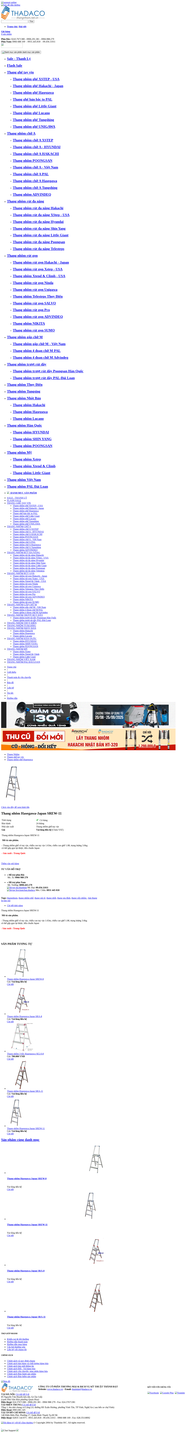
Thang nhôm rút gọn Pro (31, 310)
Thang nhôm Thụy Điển (24, 384)
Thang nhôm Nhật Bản (24, 398)
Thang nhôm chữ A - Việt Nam (35, 167)
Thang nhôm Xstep (27, 459)
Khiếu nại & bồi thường (18, 1339)
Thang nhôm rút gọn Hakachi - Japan (41, 262)
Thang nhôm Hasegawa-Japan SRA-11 (25, 1091)
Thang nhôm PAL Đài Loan (27, 486)
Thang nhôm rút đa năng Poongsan (39, 242)
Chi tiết (10, 984)
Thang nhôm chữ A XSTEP (33, 140)
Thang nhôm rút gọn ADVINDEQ (38, 317)
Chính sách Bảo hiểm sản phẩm (21, 1376)
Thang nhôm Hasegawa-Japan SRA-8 (24, 1016)
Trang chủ (11, 667)
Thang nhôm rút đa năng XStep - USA (41, 215)
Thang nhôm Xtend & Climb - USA (39, 276)
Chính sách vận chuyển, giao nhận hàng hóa (27, 1371)
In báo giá (5, 900)
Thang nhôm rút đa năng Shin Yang (39, 228)
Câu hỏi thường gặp (16, 1347)
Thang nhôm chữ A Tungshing (35, 188)
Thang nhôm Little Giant (31, 473)
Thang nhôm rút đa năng (25, 201)
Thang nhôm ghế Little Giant (34, 106)
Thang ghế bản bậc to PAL (32, 99)
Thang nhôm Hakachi (29, 405)
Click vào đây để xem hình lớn (15, 807)
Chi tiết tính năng (15, 905)
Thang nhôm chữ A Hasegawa (35, 181)
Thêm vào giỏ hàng (10, 863)
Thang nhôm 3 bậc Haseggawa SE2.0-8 (25, 1054)
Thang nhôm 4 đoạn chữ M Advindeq (40, 357)
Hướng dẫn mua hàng (17, 1344)
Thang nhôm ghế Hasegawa (33, 92)
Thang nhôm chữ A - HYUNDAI (36, 147)
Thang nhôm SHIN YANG (32, 439)
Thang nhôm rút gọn (22, 255)
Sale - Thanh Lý (19, 59)
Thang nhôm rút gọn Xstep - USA (37, 269)
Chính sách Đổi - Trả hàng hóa (21, 1368)
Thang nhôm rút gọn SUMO (34, 330)
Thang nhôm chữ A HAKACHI (36, 154)
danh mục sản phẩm (31, 52)
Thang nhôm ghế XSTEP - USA (36, 79)
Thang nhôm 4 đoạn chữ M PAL (37, 351)
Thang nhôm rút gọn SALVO (34, 303)
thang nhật (51, 898)
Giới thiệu (11, 672)
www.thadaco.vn (55, 1389)
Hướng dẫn (12, 698)
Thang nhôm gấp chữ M (25, 337)
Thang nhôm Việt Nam (24, 480)
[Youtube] (180, 1393)
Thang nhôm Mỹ (19, 452)
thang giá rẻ (40, 898)
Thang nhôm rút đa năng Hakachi (38, 208)
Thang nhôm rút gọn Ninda (33, 283)
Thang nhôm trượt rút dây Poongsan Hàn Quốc (48, 371)
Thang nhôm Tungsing (23, 391)
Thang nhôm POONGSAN (32, 160)
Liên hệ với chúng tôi (17, 1349)
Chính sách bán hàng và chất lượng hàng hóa (27, 1363)
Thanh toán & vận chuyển (19, 677)
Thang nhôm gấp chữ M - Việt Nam (39, 344)
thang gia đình (63, 898)
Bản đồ (10, 682)
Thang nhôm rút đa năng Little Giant (40, 235)
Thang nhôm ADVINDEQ (32, 194)
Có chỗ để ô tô (22, 1394)
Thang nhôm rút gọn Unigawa (35, 289)
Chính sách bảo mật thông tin (20, 1366)
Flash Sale (14, 65)
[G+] (167, 1393)
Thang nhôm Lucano (28, 418)
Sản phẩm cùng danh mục (20, 1140)
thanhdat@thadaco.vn (82, 1389)
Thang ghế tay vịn (20, 72)
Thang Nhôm (13, 754)
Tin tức (10, 693)
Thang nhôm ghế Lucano (31, 113)
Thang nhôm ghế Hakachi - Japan (38, 86)
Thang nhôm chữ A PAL (31, 174)
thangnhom (12, 898)
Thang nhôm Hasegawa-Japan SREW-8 (25, 979)
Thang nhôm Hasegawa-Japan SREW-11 (26, 1128)
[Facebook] (153, 1393)
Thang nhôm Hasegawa (30, 412)
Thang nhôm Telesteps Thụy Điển (38, 296)
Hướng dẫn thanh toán (17, 1341)
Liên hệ (10, 688)
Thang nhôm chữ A (21, 133)
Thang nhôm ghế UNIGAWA (34, 126)
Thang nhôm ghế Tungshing (33, 120)
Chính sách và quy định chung (21, 1361)
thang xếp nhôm (79, 898)
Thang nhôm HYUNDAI (31, 432)
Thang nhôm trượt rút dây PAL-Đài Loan (44, 378)
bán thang (92, 898)
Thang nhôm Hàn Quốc (24, 425)
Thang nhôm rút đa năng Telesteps (38, 249)
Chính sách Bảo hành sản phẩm (21, 1374)
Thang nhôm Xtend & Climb (34, 466)
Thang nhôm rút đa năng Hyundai (38, 222)
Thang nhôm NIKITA (29, 323)
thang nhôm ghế (26, 898)
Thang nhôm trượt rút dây (26, 364)
